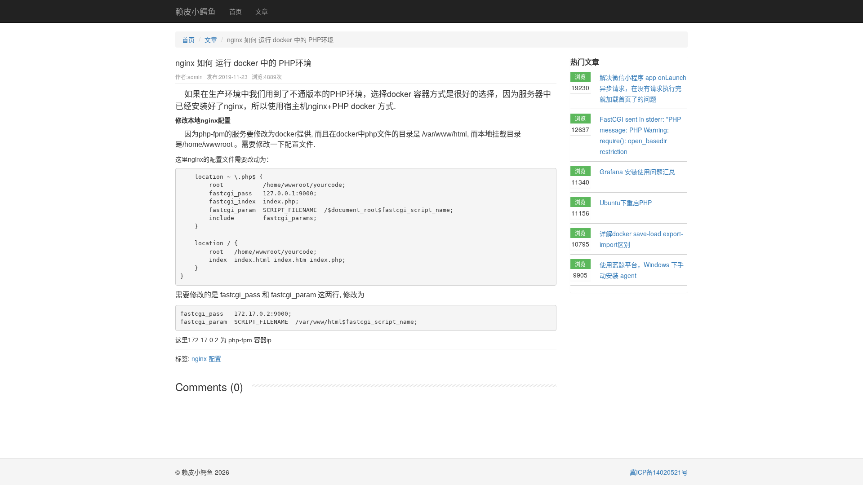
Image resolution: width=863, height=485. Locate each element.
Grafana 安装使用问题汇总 (637, 171)
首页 (235, 11)
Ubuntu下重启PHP (626, 202)
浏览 (580, 82)
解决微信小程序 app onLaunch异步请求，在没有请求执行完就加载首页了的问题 (643, 88)
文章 (261, 11)
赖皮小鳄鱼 (195, 11)
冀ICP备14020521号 (659, 471)
